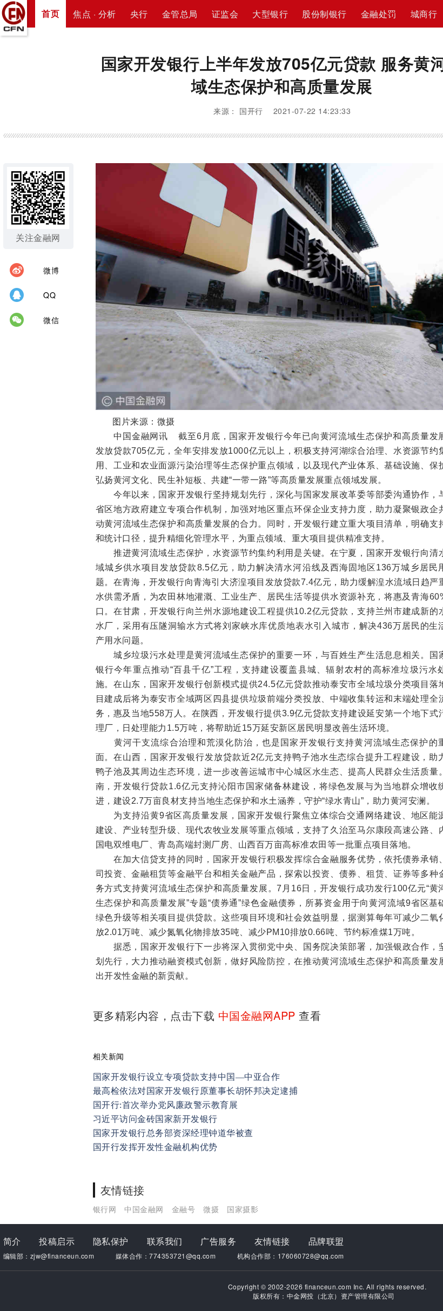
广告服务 (218, 1241)
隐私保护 (111, 1241)
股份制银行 (324, 14)
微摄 (211, 1209)
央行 (139, 14)
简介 (12, 1241)
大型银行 (270, 14)
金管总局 (180, 14)
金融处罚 (379, 14)
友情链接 (272, 1241)
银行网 (105, 1209)
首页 (50, 13)
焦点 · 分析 (94, 14)
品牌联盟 (326, 1241)
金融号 (184, 1209)
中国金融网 (144, 1209)
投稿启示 (57, 1241)
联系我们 (165, 1241)
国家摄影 (242, 1209)
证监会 (225, 14)
